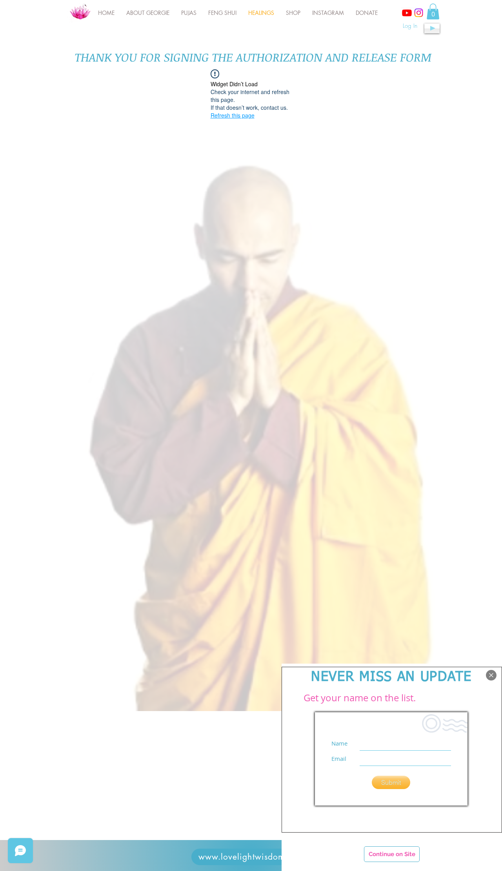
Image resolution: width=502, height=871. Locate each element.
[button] (491, 675)
